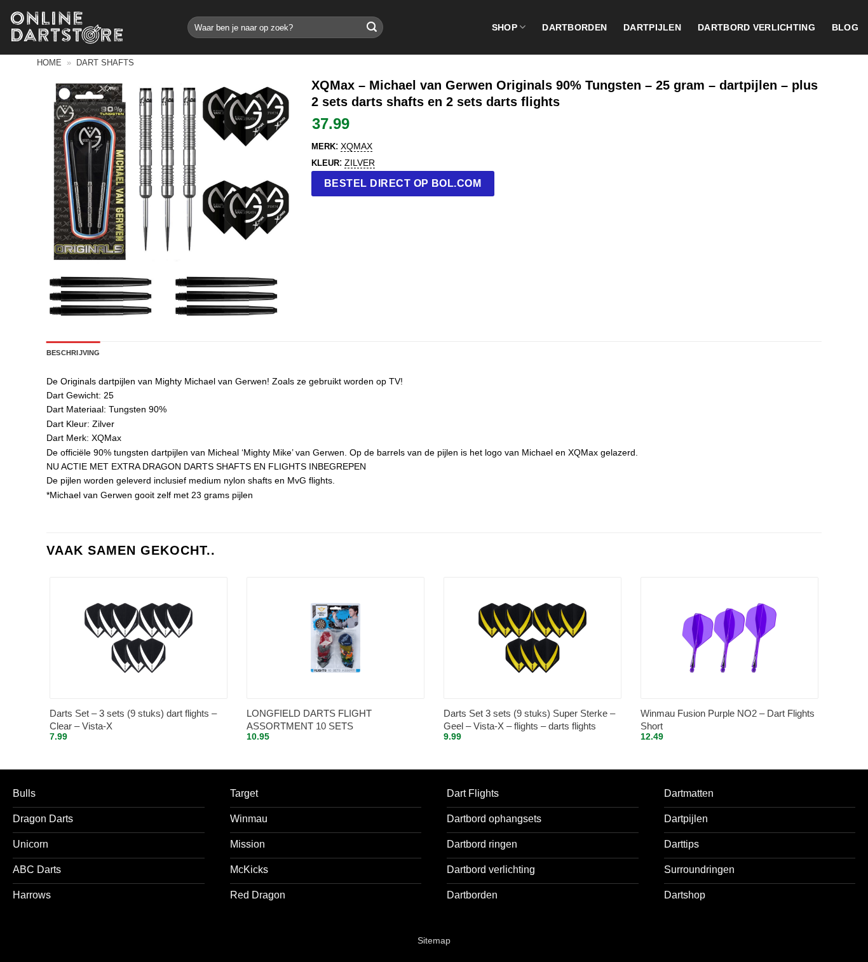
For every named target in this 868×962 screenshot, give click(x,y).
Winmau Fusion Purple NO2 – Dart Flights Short (728, 719)
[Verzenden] (372, 27)
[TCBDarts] (67, 27)
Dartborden (574, 27)
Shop (504, 27)
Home (49, 62)
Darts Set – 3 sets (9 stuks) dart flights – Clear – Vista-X (133, 719)
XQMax (356, 146)
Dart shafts (105, 62)
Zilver (359, 163)
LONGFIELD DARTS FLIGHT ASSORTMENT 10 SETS (309, 719)
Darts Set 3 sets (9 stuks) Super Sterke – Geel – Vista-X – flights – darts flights (529, 719)
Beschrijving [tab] (73, 352)
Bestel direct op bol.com (403, 183)
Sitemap (434, 940)
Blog (845, 27)
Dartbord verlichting (756, 27)
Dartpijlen (652, 27)
